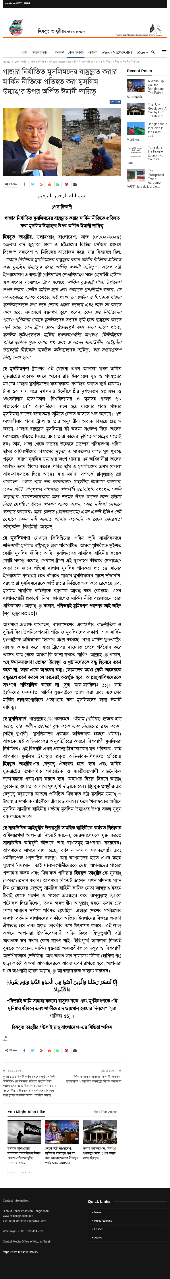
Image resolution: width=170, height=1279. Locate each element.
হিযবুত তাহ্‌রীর (39, 52)
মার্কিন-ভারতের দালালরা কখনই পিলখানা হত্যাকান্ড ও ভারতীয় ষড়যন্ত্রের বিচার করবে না (93, 1079)
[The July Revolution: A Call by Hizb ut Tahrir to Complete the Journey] (136, 109)
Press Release (103, 1221)
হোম (24, 52)
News (97, 1212)
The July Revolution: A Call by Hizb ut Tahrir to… (157, 110)
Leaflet (98, 1229)
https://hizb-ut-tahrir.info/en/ (20, 1252)
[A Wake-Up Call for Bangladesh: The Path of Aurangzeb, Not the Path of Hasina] (136, 85)
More (141, 52)
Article (98, 1237)
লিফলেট (59, 52)
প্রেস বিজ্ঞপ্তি (76, 52)
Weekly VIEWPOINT (117, 52)
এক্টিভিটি (92, 52)
